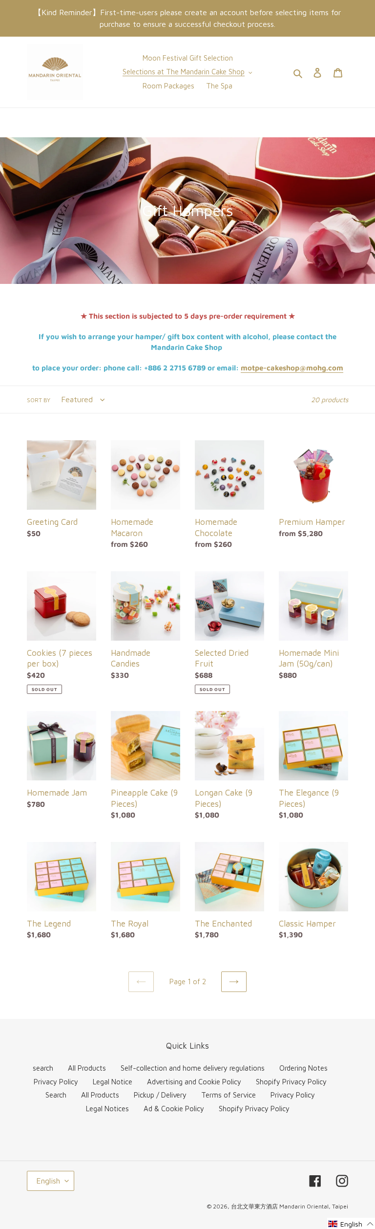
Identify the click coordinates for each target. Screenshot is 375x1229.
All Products (87, 1068)
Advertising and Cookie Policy (194, 1082)
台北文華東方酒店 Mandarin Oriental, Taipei (289, 1206)
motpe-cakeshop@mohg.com (292, 368)
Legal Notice (112, 1082)
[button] (351, 1223)
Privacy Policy (56, 1082)
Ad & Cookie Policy (174, 1108)
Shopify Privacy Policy (291, 1082)
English (48, 1180)
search (43, 1068)
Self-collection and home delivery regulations (193, 1068)
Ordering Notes (303, 1068)
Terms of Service (228, 1095)
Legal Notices (107, 1108)
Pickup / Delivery (160, 1095)
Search (55, 1095)
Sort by (38, 400)
